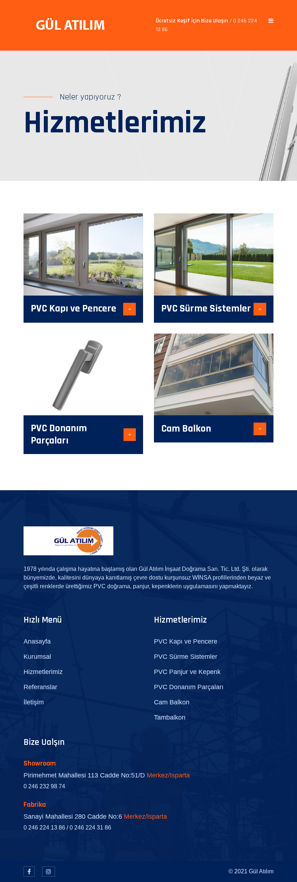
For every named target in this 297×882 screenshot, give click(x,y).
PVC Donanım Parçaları (59, 434)
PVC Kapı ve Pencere (73, 308)
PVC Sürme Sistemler (206, 308)
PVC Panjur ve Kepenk (187, 671)
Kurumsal (37, 656)
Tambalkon (169, 717)
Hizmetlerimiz (43, 671)
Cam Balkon (186, 428)
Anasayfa (37, 641)
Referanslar (40, 687)
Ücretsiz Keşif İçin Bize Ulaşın (206, 25)
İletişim (34, 702)
